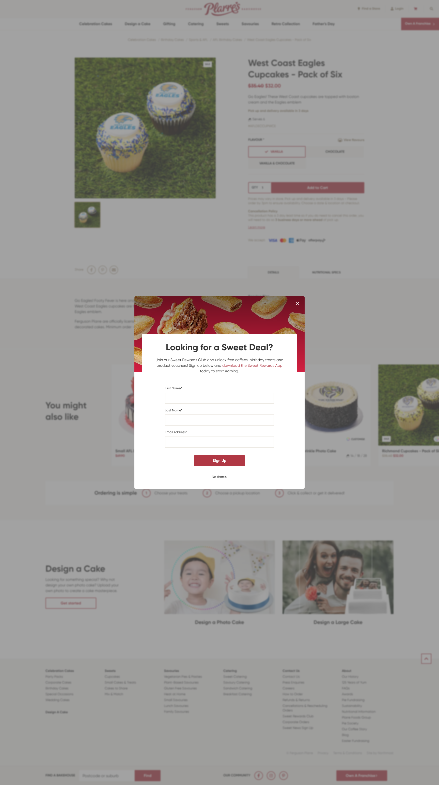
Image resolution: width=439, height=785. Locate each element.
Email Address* (176, 432)
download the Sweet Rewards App (252, 365)
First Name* (173, 388)
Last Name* (173, 410)
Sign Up (219, 460)
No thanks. (219, 476)
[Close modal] (297, 304)
